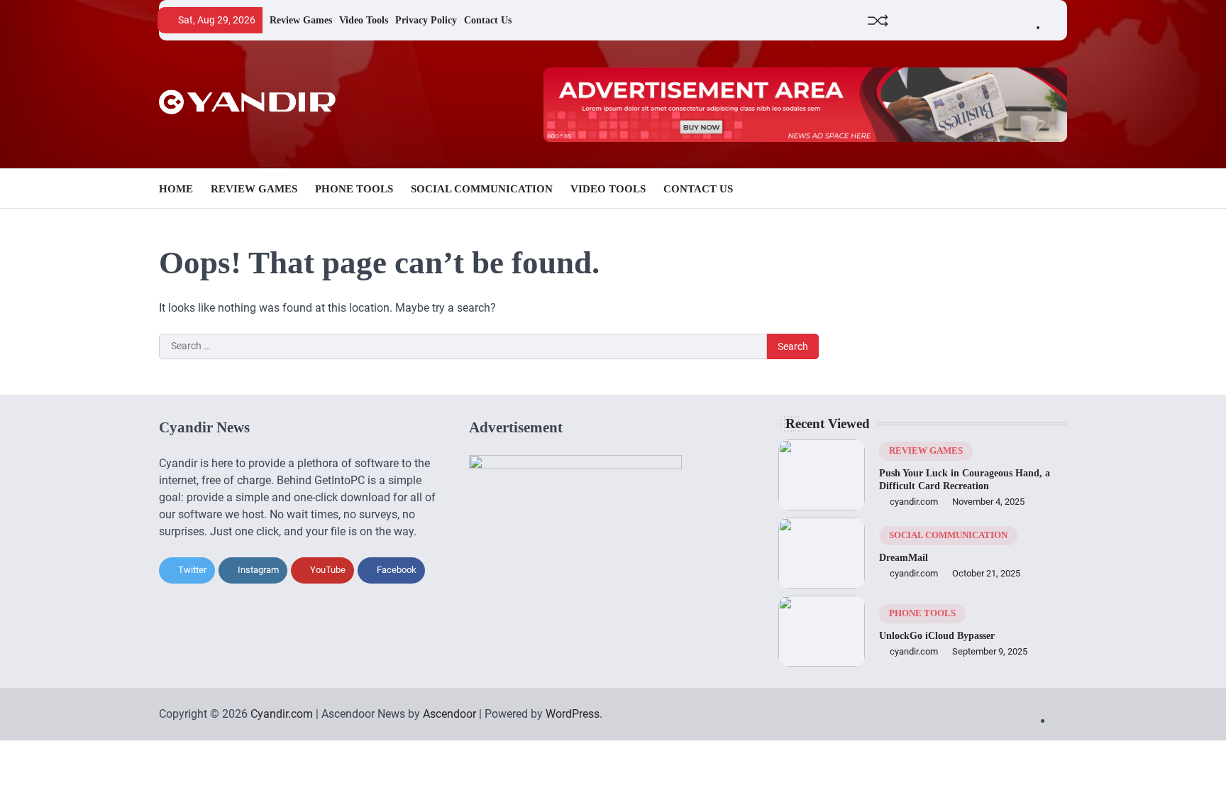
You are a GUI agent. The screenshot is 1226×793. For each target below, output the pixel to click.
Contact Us (488, 20)
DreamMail (903, 557)
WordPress (573, 714)
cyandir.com (914, 501)
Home (176, 189)
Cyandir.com (281, 714)
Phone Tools (354, 189)
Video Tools (363, 20)
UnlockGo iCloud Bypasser (937, 635)
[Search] (1056, 188)
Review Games (301, 20)
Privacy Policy (426, 20)
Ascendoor (449, 714)
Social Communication (482, 189)
